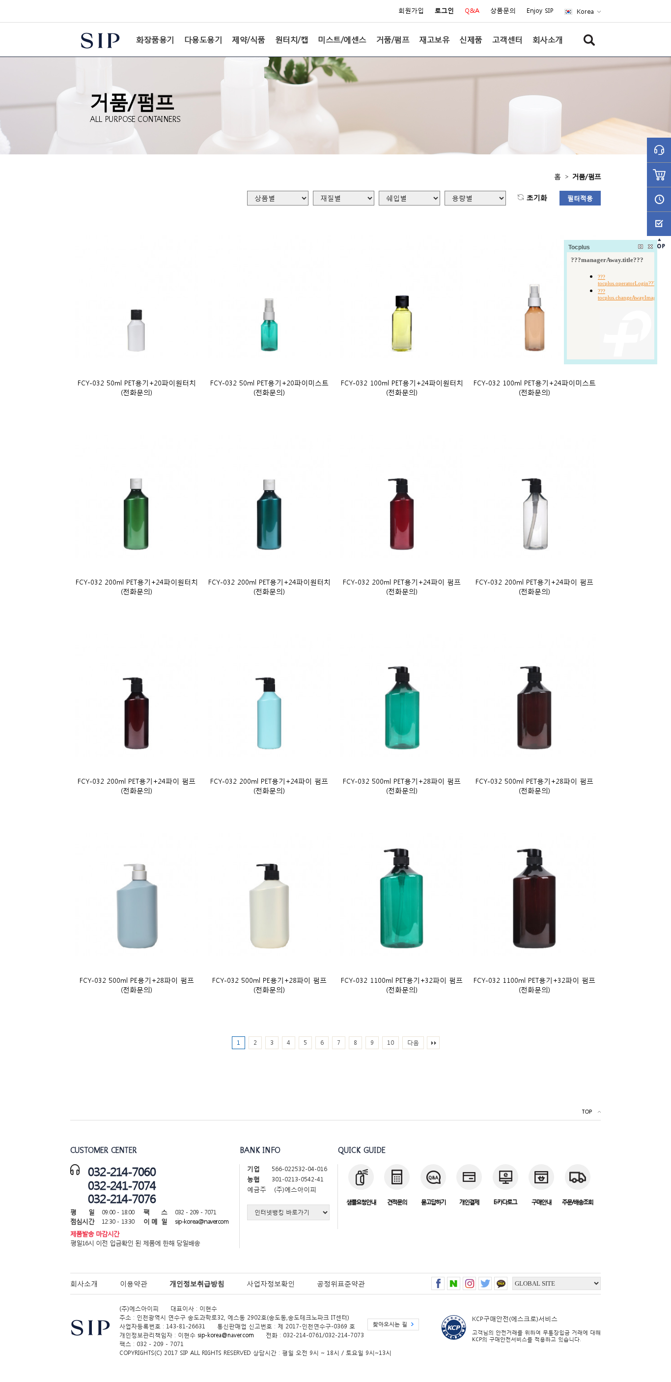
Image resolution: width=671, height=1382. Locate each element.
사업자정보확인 (271, 1283)
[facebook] (438, 1280)
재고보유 (434, 39)
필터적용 (580, 198)
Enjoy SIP (540, 11)
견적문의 (397, 1202)
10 (390, 1042)
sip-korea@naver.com (201, 1221)
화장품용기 (155, 39)
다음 (413, 1042)
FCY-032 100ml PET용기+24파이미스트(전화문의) (535, 387)
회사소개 (547, 39)
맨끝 (433, 1042)
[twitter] (485, 1280)
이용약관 (133, 1283)
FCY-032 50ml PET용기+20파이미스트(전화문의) (269, 387)
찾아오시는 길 (390, 1324)
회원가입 (411, 11)
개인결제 (469, 1202)
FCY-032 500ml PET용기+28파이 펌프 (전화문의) (402, 785)
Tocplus (579, 247)
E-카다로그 (505, 1202)
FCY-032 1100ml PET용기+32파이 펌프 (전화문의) (402, 984)
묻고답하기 (433, 1202)
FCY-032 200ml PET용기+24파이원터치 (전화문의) (137, 586)
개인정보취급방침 (196, 1283)
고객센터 (507, 39)
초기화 (537, 198)
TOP (587, 1112)
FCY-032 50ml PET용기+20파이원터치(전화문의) (137, 387)
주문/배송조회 (577, 1202)
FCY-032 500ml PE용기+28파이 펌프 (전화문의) (137, 984)
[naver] (453, 1280)
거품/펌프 (393, 39)
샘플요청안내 (361, 1202)
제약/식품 (248, 39)
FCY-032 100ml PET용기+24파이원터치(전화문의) (402, 387)
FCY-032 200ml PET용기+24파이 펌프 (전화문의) (402, 586)
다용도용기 (203, 39)
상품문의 (503, 11)
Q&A (472, 11)
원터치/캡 (291, 39)
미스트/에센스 (342, 39)
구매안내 (541, 1202)
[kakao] (500, 1280)
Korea (585, 11)
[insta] (469, 1280)
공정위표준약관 (341, 1283)
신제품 (470, 39)
